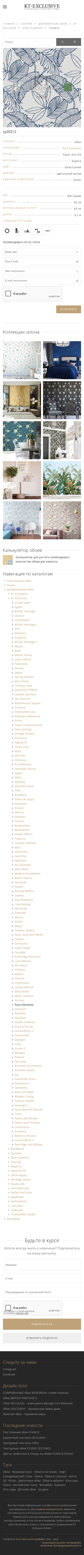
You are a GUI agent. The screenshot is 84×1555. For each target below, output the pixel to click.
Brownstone (22, 825)
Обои (6, 1472)
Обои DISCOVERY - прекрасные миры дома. (32, 1409)
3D (4, 1480)
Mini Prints (22, 681)
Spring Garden (24, 677)
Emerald (20, 913)
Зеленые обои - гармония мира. (24, 1414)
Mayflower (17, 1197)
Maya (18, 926)
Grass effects (23, 659)
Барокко (59, 1485)
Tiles (18, 790)
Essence (20, 707)
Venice (19, 917)
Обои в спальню (56, 1476)
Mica (18, 847)
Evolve (19, 921)
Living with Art (24, 987)
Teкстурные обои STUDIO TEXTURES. (27, 1448)
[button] (5, 7)
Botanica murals (25, 1136)
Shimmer (21, 882)
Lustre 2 (20, 1048)
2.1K (14, 121)
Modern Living (24, 1096)
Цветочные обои (29, 1480)
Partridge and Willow (28, 1144)
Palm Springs (23, 729)
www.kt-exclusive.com (50, 1509)
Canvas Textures (25, 843)
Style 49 (16, 1162)
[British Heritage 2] (62, 400)
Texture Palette (24, 1101)
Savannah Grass (25, 1079)
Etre (17, 629)
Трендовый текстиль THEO (21, 1443)
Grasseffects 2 (24, 1031)
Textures (20, 838)
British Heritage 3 (26, 642)
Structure (21, 738)
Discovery (21, 965)
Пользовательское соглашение (61, 1543)
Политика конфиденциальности (61, 1545)
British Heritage (25, 611)
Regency (16, 1166)
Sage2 (18, 773)
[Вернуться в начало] (42, 7)
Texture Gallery (25, 930)
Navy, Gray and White (29, 934)
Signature (21, 742)
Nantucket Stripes (26, 1118)
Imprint (19, 978)
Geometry (21, 1087)
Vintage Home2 (24, 733)
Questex (16, 1153)
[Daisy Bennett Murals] (22, 400)
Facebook (9, 1374)
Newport (20, 1009)
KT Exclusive (19, 598)
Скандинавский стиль (17, 1476)
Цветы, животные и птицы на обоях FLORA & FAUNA (38, 1453)
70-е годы (9, 1489)
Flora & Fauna (24, 1026)
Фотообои (13, 1219)
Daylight (20, 1039)
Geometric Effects (26, 690)
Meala (19, 646)
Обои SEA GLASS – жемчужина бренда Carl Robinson (38, 1403)
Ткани (11, 585)
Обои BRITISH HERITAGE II (20, 1398)
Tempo (19, 668)
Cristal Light (22, 602)
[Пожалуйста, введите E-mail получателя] (42, 280)
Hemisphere (19, 1201)
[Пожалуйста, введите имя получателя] (42, 271)
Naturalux (21, 664)
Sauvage (20, 952)
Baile (18, 650)
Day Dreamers (24, 900)
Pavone (19, 1057)
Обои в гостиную (45, 1472)
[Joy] (22, 360)
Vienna (19, 812)
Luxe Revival (23, 904)
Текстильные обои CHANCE (21, 1432)
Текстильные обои (19, 581)
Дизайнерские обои (20, 589)
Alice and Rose (24, 1092)
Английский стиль (25, 1485)
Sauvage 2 (21, 1105)
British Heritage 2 (26, 624)
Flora (18, 751)
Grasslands (22, 1035)
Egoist (18, 607)
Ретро (12, 1480)
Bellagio (20, 1053)
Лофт (62, 1472)
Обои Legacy (19, 1175)
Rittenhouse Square (28, 703)
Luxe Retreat (23, 961)
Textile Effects (24, 834)
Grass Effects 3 (24, 1140)
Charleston (22, 983)
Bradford (20, 795)
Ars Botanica (23, 764)
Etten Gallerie (20, 1157)
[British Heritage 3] (62, 360)
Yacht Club (22, 747)
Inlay (18, 1044)
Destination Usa (25, 712)
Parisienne (22, 1083)
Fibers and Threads (27, 1122)
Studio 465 (18, 1184)
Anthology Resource (28, 956)
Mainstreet (22, 991)
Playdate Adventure (27, 716)
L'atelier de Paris (25, 694)
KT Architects (19, 594)
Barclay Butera (24, 891)
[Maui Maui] (22, 440)
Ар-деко (43, 1489)
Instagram (9, 1369)
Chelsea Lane (23, 685)
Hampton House (25, 769)
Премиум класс (22, 1472)
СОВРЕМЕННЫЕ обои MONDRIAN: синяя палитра (36, 1393)
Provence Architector (28, 1066)
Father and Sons (21, 1192)
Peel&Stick (17, 1149)
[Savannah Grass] (62, 440)
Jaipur (18, 672)
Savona (19, 821)
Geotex (19, 895)
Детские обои (27, 1489)
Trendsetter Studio (23, 1214)
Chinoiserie (22, 1127)
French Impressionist (28, 725)
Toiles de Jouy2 (24, 799)
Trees (18, 1114)
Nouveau (20, 760)
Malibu (19, 974)
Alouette (20, 1013)
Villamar (20, 817)
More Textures (24, 996)
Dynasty (20, 782)
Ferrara (19, 1000)
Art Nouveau (23, 865)
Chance (19, 616)
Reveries (20, 633)
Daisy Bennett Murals (29, 1109)
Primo (18, 720)
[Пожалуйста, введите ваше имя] (42, 252)
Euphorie (21, 637)
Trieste (19, 808)
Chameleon (22, 620)
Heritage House (21, 1179)
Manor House (23, 655)
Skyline (19, 939)
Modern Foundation (28, 873)
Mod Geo (20, 860)
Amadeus (21, 804)
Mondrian (21, 908)
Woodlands (22, 830)
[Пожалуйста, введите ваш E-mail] (42, 261)
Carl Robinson (20, 1188)
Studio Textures (25, 1022)
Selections (21, 852)
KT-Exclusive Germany (32, 1539)
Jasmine (20, 755)
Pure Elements (71, 148)
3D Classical (22, 699)
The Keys (20, 1061)
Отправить (68, 309)
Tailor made (22, 948)
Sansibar (20, 1018)
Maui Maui (22, 869)
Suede (19, 886)
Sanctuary (21, 943)
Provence (21, 1131)
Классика (72, 1480)
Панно (38, 1476)
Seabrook (17, 1210)
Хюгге (73, 1476)
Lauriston (21, 856)
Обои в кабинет (53, 1480)
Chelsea (20, 969)
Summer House (25, 1070)
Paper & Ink (18, 1170)
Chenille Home (24, 786)
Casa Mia (17, 1206)
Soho (18, 777)
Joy (16, 1074)
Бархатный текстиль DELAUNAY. (24, 1437)
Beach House (23, 878)
